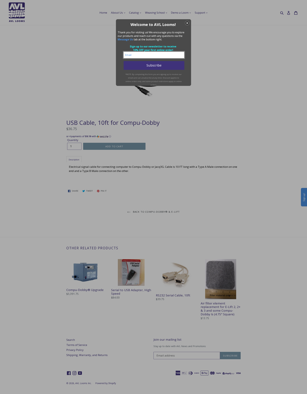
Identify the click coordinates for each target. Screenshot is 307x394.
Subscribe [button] (153, 65)
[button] (187, 23)
